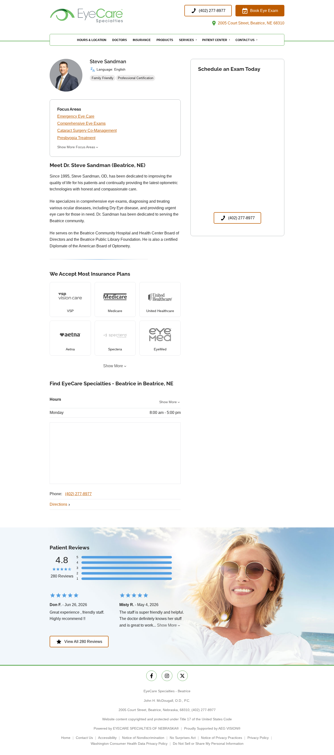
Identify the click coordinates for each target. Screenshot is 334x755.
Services (186, 40)
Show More (113, 366)
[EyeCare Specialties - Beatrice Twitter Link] (182, 676)
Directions (58, 504)
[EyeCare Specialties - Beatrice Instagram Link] (167, 676)
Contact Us (245, 40)
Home (65, 738)
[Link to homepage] (98, 16)
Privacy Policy (258, 738)
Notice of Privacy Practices (221, 738)
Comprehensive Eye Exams (81, 123)
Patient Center (214, 40)
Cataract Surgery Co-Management (87, 130)
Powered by (136, 728)
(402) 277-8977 (78, 494)
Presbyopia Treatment (76, 138)
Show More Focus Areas (76, 147)
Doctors (119, 40)
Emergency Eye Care (75, 116)
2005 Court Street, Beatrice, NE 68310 (250, 23)
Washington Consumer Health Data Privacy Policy (129, 743)
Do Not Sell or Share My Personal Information (208, 743)
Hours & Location (91, 40)
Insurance (142, 40)
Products (164, 40)
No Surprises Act (183, 738)
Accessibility (107, 738)
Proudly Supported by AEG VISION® (212, 728)
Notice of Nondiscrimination (143, 738)
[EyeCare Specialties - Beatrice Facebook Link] (151, 676)
